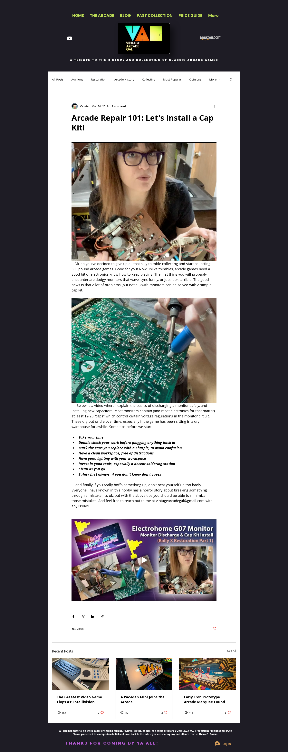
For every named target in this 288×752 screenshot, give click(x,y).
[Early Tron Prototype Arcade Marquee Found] (207, 674)
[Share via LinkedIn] (92, 616)
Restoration (98, 79)
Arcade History (124, 79)
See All (231, 650)
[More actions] (214, 106)
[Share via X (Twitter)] (83, 616)
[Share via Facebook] (73, 616)
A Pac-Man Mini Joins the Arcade (142, 699)
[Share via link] (102, 616)
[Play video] (144, 560)
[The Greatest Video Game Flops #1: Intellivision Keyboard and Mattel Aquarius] (80, 674)
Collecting (148, 79)
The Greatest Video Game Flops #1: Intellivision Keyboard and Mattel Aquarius (79, 699)
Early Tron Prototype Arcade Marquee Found (204, 699)
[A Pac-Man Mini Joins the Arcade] (144, 674)
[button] (231, 79)
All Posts (57, 79)
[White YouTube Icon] (69, 38)
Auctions (77, 79)
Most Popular (172, 79)
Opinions (195, 79)
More (212, 79)
